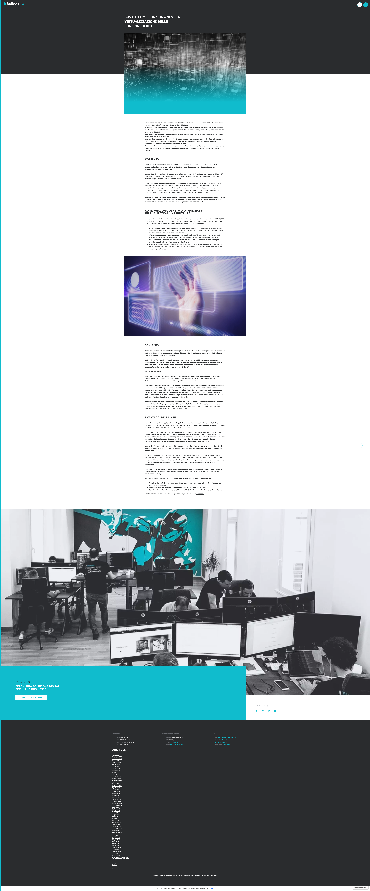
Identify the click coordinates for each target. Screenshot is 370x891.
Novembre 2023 (117, 805)
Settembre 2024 (117, 786)
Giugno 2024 (116, 792)
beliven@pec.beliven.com (227, 737)
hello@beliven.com (176, 745)
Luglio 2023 (115, 813)
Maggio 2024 (116, 793)
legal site (226, 745)
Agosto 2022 (116, 834)
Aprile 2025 (115, 772)
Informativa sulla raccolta (166, 888)
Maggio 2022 (116, 840)
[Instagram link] (265, 711)
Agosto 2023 (116, 811)
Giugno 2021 (116, 855)
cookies (224, 742)
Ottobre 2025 (116, 761)
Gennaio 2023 (116, 824)
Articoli (114, 863)
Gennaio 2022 (116, 847)
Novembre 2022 (117, 828)
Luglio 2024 (115, 790)
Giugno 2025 (116, 768)
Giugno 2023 (116, 815)
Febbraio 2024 (116, 799)
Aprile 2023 (115, 818)
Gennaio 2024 (116, 801)
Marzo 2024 (115, 797)
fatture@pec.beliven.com (229, 740)
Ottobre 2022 (116, 830)
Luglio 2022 (115, 836)
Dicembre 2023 (117, 803)
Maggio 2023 (116, 817)
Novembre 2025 (117, 759)
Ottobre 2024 (116, 784)
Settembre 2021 (117, 851)
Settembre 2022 (117, 832)
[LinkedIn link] (271, 711)
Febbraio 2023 (116, 822)
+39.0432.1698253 (177, 742)
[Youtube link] (277, 711)
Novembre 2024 (117, 782)
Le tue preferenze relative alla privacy (193, 888)
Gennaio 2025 (116, 778)
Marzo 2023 (115, 820)
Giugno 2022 (116, 838)
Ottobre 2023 (116, 807)
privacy (218, 742)
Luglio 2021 (115, 853)
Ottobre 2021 (116, 849)
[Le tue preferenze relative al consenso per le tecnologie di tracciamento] (360, 887)
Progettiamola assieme (31, 698)
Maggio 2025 (116, 770)
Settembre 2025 (117, 763)
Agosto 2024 (116, 788)
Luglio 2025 (115, 766)
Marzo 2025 (115, 774)
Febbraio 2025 (116, 776)
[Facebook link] (259, 711)
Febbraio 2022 (116, 845)
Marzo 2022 (115, 843)
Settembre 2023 (117, 809)
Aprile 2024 (115, 795)
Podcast (114, 865)
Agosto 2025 (116, 765)
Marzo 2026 (115, 755)
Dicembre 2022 (117, 826)
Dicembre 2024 (117, 780)
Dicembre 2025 (117, 757)
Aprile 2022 (115, 842)
